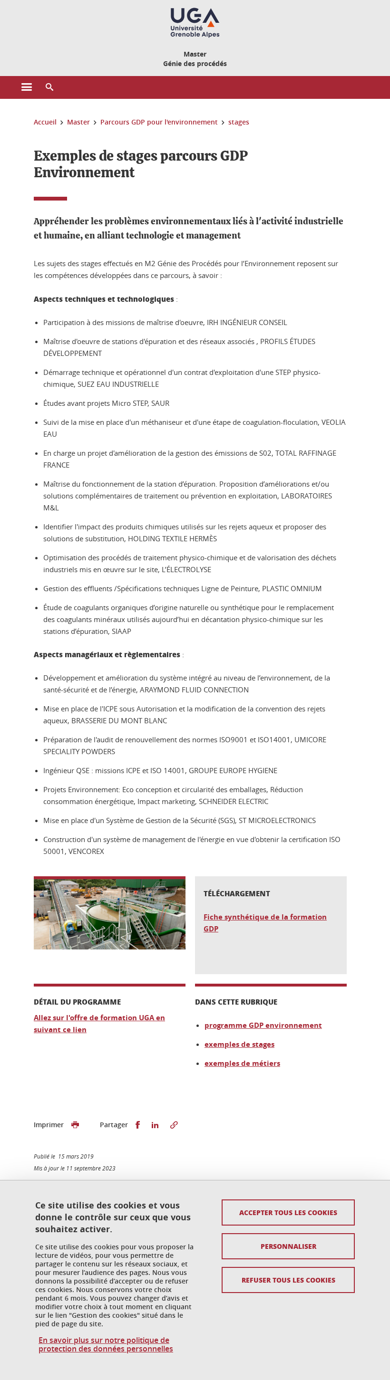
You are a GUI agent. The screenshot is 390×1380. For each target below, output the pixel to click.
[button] (49, 87)
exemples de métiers (242, 1063)
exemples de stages (239, 1044)
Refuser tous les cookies (288, 1279)
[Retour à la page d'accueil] (195, 23)
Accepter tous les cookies (288, 1212)
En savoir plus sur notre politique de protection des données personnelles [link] (106, 1344)
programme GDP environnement (263, 1025)
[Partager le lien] (174, 1125)
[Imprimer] (75, 1125)
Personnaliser (288, 1246)
